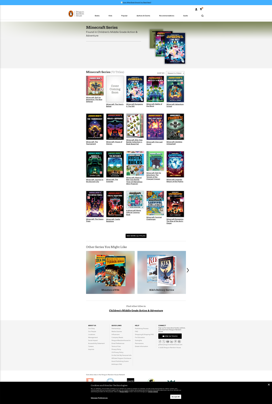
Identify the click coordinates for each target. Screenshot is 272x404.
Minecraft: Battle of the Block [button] (154, 105)
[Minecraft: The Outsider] (115, 164)
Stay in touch (171, 336)
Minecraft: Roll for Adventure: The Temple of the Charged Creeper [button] (153, 176)
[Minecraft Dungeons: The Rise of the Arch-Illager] (175, 204)
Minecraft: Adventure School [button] (175, 105)
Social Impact (93, 340)
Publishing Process (141, 329)
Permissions (139, 343)
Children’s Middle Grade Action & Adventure (136, 310)
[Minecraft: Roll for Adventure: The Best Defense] (95, 85)
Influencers (116, 334)
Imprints (91, 349)
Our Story (91, 329)
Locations (91, 334)
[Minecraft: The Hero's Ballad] (115, 89)
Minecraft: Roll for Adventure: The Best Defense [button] (94, 99)
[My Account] (196, 8)
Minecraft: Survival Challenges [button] (154, 218)
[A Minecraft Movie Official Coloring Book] (135, 199)
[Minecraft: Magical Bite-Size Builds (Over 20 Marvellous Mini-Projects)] (135, 163)
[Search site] (202, 15)
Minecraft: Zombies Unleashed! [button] (174, 143)
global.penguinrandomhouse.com (170, 345)
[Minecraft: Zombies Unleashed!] (175, 126)
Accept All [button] (176, 397)
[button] (97, 15)
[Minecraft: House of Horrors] (115, 126)
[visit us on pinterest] (175, 341)
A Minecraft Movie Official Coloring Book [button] (133, 212)
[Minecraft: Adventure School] (175, 89)
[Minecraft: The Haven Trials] (95, 204)
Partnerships (116, 329)
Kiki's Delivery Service (161, 290)
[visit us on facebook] (160, 341)
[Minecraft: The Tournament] (95, 126)
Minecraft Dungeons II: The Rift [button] (134, 105)
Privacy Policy (116, 349)
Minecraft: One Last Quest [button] (154, 143)
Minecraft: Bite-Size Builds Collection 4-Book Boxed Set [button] (134, 142)
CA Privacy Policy (117, 352)
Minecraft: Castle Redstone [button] (113, 220)
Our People (92, 331)
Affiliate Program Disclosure (121, 358)
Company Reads (117, 337)
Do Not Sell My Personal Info (121, 355)
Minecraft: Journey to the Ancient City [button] (94, 180)
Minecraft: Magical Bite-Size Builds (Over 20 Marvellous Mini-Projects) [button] (134, 180)
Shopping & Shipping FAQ (144, 334)
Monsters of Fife (110, 290)
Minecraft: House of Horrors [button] (114, 143)
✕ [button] (269, 385)
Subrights (138, 340)
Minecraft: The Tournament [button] (92, 143)
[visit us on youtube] (167, 341)
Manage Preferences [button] (99, 398)
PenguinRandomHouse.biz (121, 340)
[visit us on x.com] (163, 341)
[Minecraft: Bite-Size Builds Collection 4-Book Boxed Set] (135, 125)
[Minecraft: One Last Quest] (155, 126)
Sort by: (161, 73)
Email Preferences (118, 343)
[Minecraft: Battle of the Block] (155, 89)
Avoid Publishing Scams (120, 361)
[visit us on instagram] (179, 341)
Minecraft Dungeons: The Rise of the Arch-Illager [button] (175, 221)
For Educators (140, 337)
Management (93, 337)
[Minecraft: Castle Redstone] (115, 204)
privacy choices (153, 392)
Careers (91, 346)
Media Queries (117, 331)
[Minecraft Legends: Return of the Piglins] (175, 164)
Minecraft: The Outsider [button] (112, 180)
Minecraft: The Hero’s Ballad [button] (114, 105)
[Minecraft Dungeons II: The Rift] (135, 89)
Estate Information (141, 346)
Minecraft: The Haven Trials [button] (94, 220)
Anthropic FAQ (117, 364)
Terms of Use (116, 346)
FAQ (136, 331)
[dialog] (136, 393)
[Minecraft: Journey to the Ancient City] (95, 164)
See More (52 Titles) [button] (136, 236)
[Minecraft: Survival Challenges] (155, 203)
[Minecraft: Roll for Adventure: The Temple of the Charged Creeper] (155, 161)
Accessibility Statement (96, 343)
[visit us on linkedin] (171, 341)
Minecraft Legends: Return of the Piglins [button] (174, 180)
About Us (92, 326)
